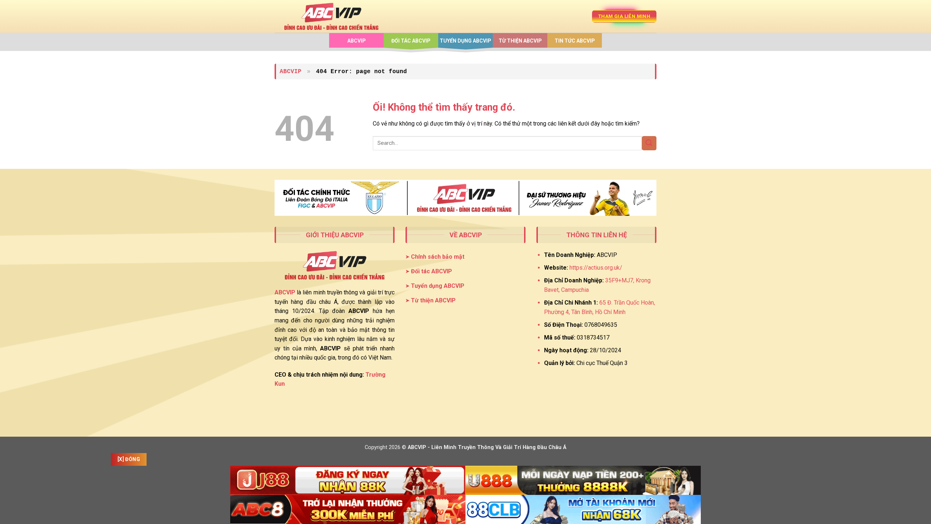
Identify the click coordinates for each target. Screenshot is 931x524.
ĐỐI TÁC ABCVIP (411, 41)
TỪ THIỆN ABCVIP (520, 41)
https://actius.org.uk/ (596, 267)
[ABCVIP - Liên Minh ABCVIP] (331, 16)
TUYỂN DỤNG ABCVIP (465, 41)
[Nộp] (649, 143)
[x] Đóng (128, 459)
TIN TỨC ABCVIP (575, 41)
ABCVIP (356, 41)
